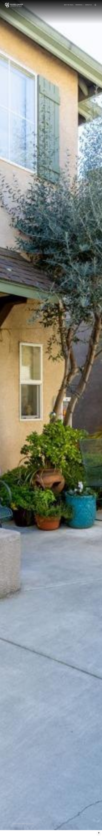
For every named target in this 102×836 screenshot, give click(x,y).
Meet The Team (68, 4)
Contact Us (88, 4)
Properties (78, 4)
